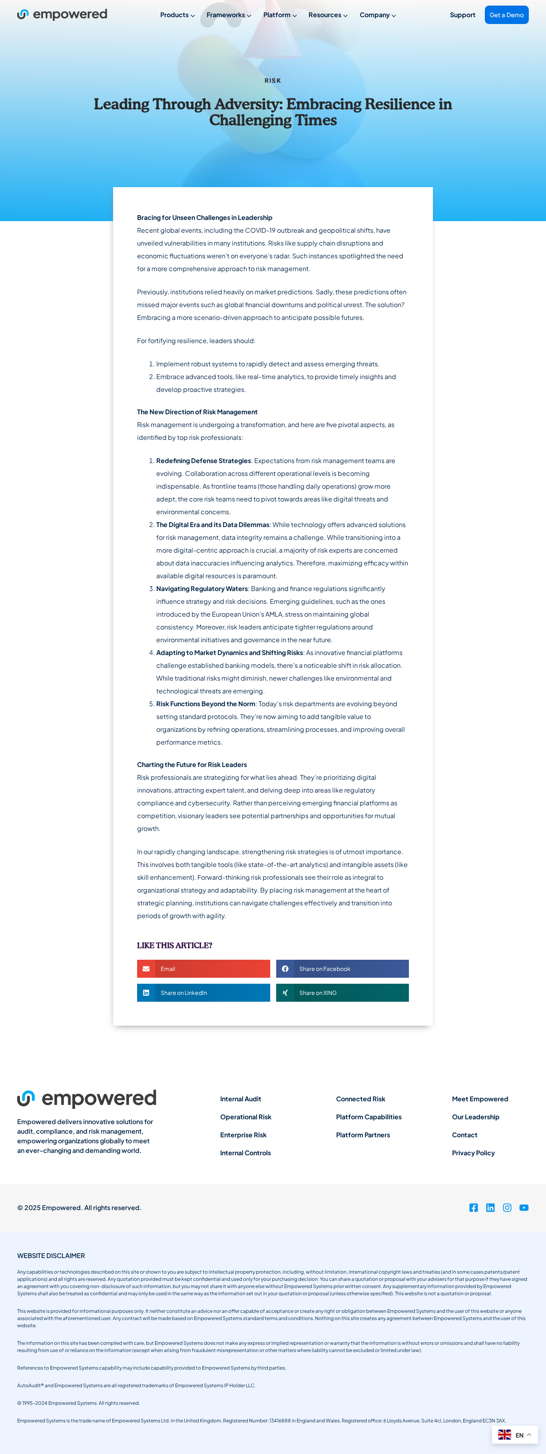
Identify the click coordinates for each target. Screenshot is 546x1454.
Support (463, 14)
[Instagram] (507, 1207)
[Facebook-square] (473, 1207)
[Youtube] (524, 1207)
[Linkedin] (490, 1207)
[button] (203, 969)
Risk (273, 80)
